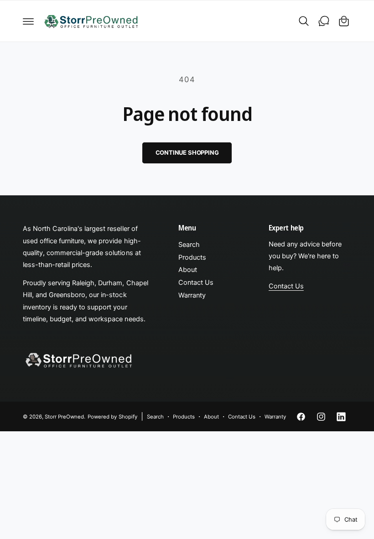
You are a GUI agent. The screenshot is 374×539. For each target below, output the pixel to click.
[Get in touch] (324, 21)
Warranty (192, 295)
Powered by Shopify (112, 416)
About (187, 270)
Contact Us (195, 282)
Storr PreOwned (64, 416)
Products (192, 257)
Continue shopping (187, 152)
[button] (28, 21)
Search (189, 245)
